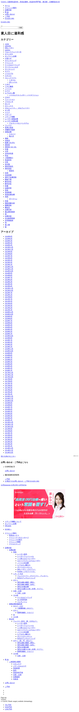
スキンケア (17, 664)
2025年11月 (9, 249)
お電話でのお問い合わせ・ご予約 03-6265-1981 (22, 481)
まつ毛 (7, 110)
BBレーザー (9, 48)
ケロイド (12, 134)
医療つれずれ (10, 143)
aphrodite (8, 46)
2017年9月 (8, 379)
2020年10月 (9, 314)
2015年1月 (8, 446)
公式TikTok (22, 485)
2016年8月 (8, 405)
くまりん (12, 80)
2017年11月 (9, 375)
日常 (6, 162)
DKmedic (8, 526)
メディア (8, 114)
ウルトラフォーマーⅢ (13, 52)
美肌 (6, 197)
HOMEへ (8, 529)
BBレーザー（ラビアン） (26, 569)
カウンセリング (10, 60)
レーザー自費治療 (11, 121)
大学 (6, 151)
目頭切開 (8, 175)
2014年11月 (9, 450)
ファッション (10, 99)
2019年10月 (9, 336)
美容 (6, 190)
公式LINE (14, 485)
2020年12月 (9, 312)
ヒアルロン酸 (10, 93)
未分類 (7, 164)
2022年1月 (8, 295)
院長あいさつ (14, 535)
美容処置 (16, 668)
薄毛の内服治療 (23, 587)
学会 (6, 155)
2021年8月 (8, 297)
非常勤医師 (9, 220)
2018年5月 (8, 362)
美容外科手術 (18, 672)
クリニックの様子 (15, 540)
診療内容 (8, 10)
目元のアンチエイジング (26, 578)
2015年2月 (8, 444)
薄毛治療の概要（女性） (26, 584)
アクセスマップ (15, 544)
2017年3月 (8, 392)
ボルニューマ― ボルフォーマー (17, 108)
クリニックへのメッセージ (19, 537)
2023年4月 (8, 286)
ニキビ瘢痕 (9, 86)
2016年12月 (9, 396)
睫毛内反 (8, 181)
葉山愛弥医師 (10, 212)
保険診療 (8, 132)
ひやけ (7, 97)
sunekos (7, 50)
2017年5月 (8, 388)
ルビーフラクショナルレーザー (28, 561)
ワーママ (8, 125)
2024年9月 (8, 273)
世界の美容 (9, 127)
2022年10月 (9, 290)
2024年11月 (9, 269)
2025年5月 (8, 260)
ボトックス (9, 106)
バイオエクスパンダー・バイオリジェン (24, 95)
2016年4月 (8, 413)
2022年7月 (8, 293)
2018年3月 (8, 366)
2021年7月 (8, 299)
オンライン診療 (10, 56)
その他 (15, 595)
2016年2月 (8, 418)
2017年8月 (8, 381)
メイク (7, 112)
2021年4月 (8, 303)
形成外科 (8, 160)
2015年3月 (8, 442)
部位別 (11, 619)
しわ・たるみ (18, 574)
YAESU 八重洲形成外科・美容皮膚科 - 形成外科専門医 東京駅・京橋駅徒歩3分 (30, 2)
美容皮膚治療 (10, 194)
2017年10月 (9, 377)
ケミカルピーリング (12, 65)
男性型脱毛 (9, 166)
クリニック (9, 63)
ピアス (7, 91)
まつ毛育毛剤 (22, 599)
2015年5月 (8, 437)
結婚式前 (8, 188)
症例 (6, 173)
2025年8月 (8, 254)
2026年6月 (8, 238)
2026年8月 (8, 236)
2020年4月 (8, 327)
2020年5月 (8, 325)
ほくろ (7, 104)
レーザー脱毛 (22, 554)
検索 (20, 27)
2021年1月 (8, 310)
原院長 (7, 145)
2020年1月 (8, 334)
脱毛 (14, 670)
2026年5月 (8, 241)
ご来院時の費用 (15, 662)
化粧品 (7, 140)
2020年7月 (8, 321)
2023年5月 (8, 284)
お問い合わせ (10, 14)
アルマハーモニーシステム (19, 123)
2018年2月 (8, 368)
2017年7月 (8, 383)
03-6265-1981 (9, 18)
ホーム (7, 5)
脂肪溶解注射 (10, 203)
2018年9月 (8, 353)
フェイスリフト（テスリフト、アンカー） (33, 576)
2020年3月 (8, 329)
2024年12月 (9, 267)
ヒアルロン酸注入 (23, 565)
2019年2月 (8, 344)
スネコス (8, 76)
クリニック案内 (10, 8)
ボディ (15, 580)
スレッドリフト (10, 78)
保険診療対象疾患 (15, 604)
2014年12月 (9, 448)
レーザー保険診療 (11, 119)
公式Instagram (6, 485)
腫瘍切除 (8, 205)
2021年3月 (8, 305)
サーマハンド (10, 69)
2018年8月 (8, 355)
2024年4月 (8, 280)
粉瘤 (6, 186)
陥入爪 (11, 136)
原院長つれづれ (10, 147)
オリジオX (9, 54)
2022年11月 (9, 288)
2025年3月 (8, 262)
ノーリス (8, 89)
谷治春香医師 (10, 218)
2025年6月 (8, 258)
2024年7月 (8, 277)
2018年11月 (9, 349)
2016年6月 (8, 409)
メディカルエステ (19, 666)
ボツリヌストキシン (24, 567)
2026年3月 (8, 243)
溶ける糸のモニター (8, 456)
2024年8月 (8, 275)
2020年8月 (8, 318)
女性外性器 (9, 153)
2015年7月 (8, 433)
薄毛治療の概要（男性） (26, 582)
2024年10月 (9, 271)
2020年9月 (8, 316)
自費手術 (8, 209)
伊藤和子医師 (10, 130)
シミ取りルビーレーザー (26, 558)
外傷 (6, 149)
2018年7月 (8, 357)
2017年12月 (9, 372)
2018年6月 (8, 359)
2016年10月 (9, 401)
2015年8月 (8, 431)
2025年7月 (8, 256)
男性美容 (8, 168)
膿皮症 (7, 207)
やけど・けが (18, 606)
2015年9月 (8, 429)
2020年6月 (8, 323)
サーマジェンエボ (11, 67)
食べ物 (7, 225)
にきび (7, 84)
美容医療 (8, 192)
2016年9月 (8, 403)
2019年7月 (8, 340)
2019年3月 (8, 342)
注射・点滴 (17, 591)
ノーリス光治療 (23, 563)
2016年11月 (9, 398)
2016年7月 (8, 407)
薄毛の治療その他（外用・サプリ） (30, 589)
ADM (7, 44)
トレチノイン (22, 602)
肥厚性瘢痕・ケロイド (25, 612)
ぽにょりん (13, 82)
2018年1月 (8, 370)
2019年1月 (8, 347)
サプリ (7, 71)
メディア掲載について (13, 521)
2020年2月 (8, 331)
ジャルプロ (9, 73)
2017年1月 (8, 394)
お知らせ (8, 58)
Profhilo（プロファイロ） (26, 571)
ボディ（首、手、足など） (23, 641)
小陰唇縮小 (9, 158)
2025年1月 (8, 264)
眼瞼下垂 (8, 179)
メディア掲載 (10, 117)
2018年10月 (9, 351)
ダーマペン (13, 199)
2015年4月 (8, 439)
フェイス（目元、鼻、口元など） (25, 621)
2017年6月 (8, 385)
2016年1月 (8, 420)
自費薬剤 (16, 677)
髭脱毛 (11, 171)
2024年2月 (8, 282)
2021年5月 (8, 301)
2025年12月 (9, 247)
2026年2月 (8, 245)
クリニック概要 (15, 542)
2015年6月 (8, 435)
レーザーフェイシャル (25, 556)
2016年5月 (8, 411)
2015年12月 (9, 422)
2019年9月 (8, 338)
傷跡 (6, 138)
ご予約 (7, 16)
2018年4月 (8, 364)
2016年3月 (8, 416)
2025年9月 (8, 251)
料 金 (7, 12)
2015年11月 (9, 424)
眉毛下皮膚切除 (10, 177)
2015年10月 (9, 426)
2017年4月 (8, 390)
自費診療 (12, 550)
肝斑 (6, 201)
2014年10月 (9, 452)
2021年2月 (8, 308)
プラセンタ (9, 101)
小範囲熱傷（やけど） (25, 608)
